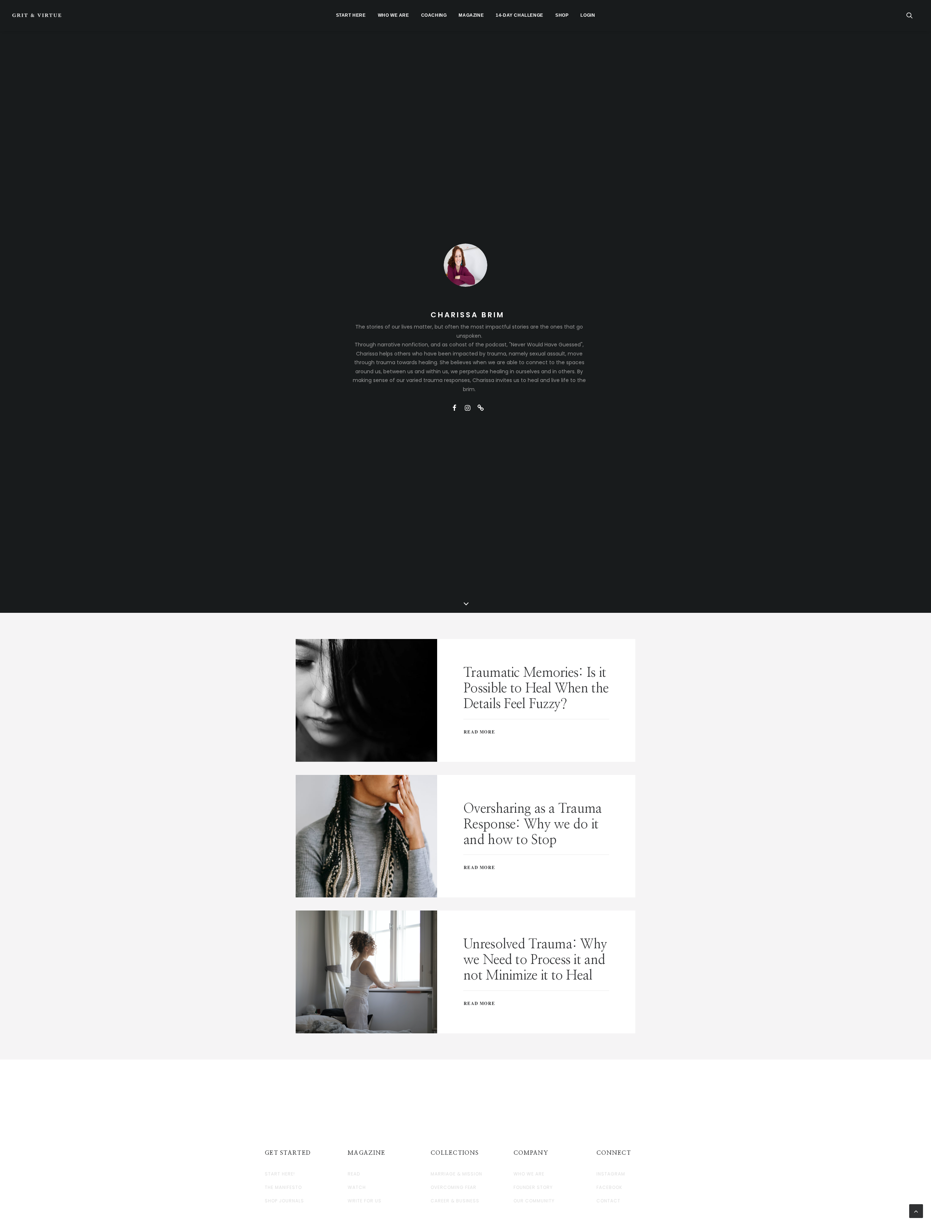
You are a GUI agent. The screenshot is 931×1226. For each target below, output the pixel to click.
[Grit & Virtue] (37, 15)
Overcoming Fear (453, 1187)
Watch (357, 1187)
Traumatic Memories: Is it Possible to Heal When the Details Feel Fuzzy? (535, 688)
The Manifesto (283, 1187)
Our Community (534, 1200)
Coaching (434, 15)
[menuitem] (351, 15)
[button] (912, 15)
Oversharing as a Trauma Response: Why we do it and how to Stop (532, 824)
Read (354, 1174)
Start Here (351, 15)
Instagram (610, 1174)
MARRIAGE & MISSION (456, 1174)
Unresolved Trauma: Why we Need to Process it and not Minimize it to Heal (535, 960)
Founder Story (533, 1187)
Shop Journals (284, 1200)
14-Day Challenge (519, 15)
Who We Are (393, 15)
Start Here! (280, 1174)
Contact (608, 1200)
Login (587, 15)
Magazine (471, 15)
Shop (561, 15)
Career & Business (455, 1200)
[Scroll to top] (916, 1210)
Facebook (609, 1187)
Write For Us (364, 1200)
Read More (479, 732)
